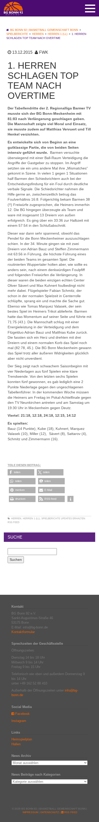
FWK (43, 52)
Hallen (16, 744)
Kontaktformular (23, 632)
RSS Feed (14, 522)
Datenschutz (49, 812)
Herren (16, 518)
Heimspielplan (21, 739)
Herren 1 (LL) (31, 518)
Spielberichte (50, 518)
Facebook (22, 714)
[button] (21, 472)
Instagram (18, 721)
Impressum (30, 812)
